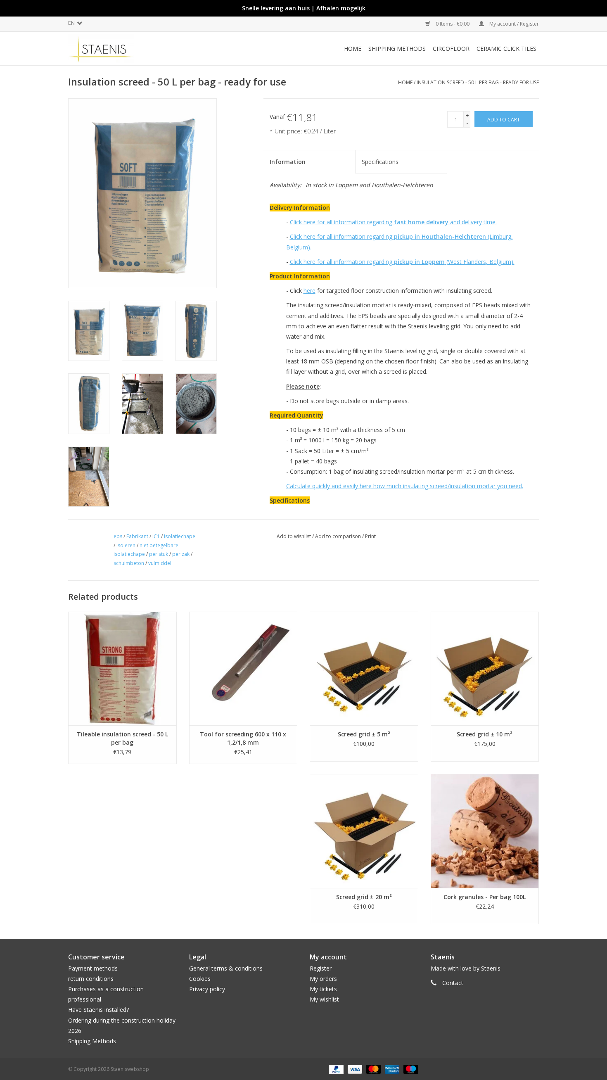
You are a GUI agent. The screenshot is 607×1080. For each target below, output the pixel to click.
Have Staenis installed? (98, 1010)
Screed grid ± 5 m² (364, 734)
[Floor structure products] (127, 48)
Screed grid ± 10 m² (484, 734)
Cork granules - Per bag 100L (484, 897)
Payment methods (93, 968)
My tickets (323, 989)
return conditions (91, 979)
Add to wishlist (294, 536)
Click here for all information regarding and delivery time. (393, 222)
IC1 (156, 536)
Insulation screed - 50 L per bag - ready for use (478, 82)
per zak (181, 554)
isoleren (125, 545)
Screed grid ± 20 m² (364, 897)
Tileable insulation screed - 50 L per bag (122, 738)
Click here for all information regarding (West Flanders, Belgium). (402, 262)
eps (118, 536)
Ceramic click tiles (506, 48)
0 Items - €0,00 (452, 23)
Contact (452, 983)
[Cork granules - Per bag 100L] (485, 831)
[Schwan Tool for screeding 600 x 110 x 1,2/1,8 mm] (243, 668)
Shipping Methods (92, 1041)
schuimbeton (129, 563)
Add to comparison (338, 536)
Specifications (380, 162)
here (309, 290)
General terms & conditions (226, 968)
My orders (323, 979)
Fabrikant (137, 536)
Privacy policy (207, 989)
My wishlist (324, 999)
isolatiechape (179, 536)
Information (288, 162)
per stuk (158, 554)
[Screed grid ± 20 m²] (364, 831)
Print (370, 536)
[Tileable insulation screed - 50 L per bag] (122, 668)
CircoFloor (451, 48)
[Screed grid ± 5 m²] (364, 668)
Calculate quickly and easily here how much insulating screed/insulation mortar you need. (404, 486)
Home (352, 48)
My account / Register (513, 23)
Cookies (200, 979)
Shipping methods (397, 48)
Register (321, 968)
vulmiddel (159, 563)
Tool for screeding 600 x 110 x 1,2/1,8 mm (243, 738)
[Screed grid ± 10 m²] (485, 668)
